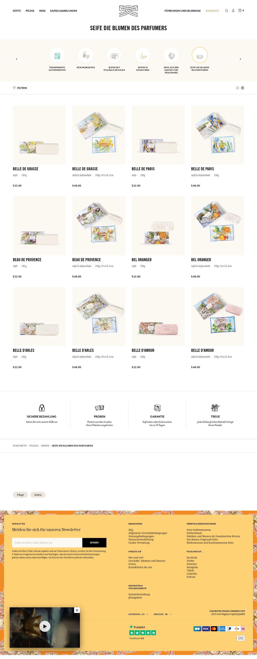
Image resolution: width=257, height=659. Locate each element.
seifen (38, 494)
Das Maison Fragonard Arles (202, 539)
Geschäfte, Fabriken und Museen (146, 560)
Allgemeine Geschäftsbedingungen (147, 533)
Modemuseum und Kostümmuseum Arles (210, 542)
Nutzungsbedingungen (141, 536)
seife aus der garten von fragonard (171, 70)
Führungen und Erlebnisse (183, 10)
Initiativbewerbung (139, 594)
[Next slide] (240, 59)
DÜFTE (17, 10)
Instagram (192, 567)
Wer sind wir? (136, 557)
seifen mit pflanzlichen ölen (114, 68)
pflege (20, 494)
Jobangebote (135, 597)
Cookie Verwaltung (139, 542)
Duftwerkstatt (194, 533)
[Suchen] (226, 11)
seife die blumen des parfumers (199, 68)
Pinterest (192, 564)
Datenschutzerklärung (140, 539)
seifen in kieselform (142, 68)
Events (132, 564)
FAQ (130, 530)
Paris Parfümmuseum (199, 530)
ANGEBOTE (212, 10)
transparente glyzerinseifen (57, 68)
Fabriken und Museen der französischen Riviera (213, 536)
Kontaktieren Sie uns (140, 567)
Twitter (190, 560)
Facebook (192, 557)
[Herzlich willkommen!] (128, 10)
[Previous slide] (17, 59)
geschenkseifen (86, 67)
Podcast (191, 577)
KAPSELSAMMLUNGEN (63, 10)
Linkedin (192, 573)
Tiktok (190, 570)
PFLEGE (30, 10)
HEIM (42, 10)
